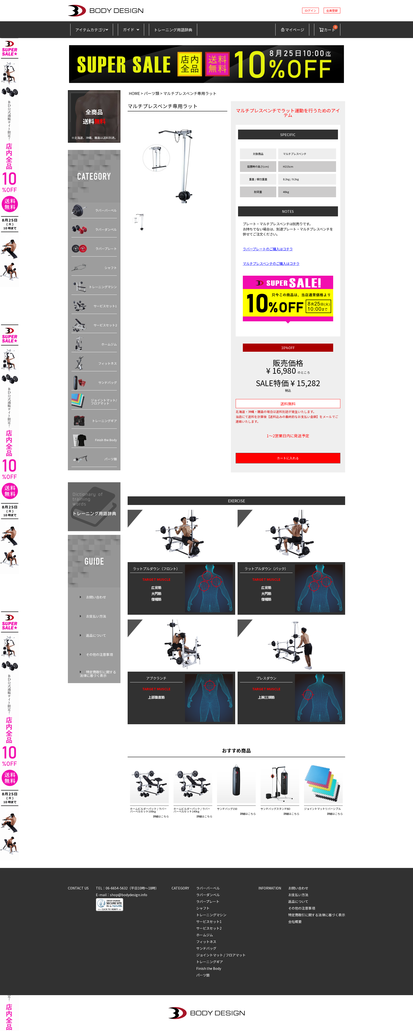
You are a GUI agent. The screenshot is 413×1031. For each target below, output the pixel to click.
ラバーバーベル (106, 210)
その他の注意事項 (99, 654)
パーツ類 (110, 459)
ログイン (310, 10)
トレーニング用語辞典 (173, 30)
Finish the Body (106, 440)
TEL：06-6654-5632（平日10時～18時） (127, 888)
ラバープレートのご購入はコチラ (268, 248)
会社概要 (295, 921)
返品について (96, 635)
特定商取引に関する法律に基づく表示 (98, 673)
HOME (134, 93)
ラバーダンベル (106, 229)
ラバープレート (106, 248)
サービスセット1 (105, 306)
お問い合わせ (96, 597)
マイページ (294, 29)
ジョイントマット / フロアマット (221, 955)
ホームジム (109, 344)
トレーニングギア (104, 420)
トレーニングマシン (103, 287)
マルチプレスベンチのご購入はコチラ (271, 263)
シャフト (110, 267)
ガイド (128, 29)
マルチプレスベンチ (294, 154)
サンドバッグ (107, 382)
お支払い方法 (96, 616)
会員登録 (332, 10)
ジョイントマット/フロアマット (104, 402)
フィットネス (107, 363)
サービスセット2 (105, 325)
